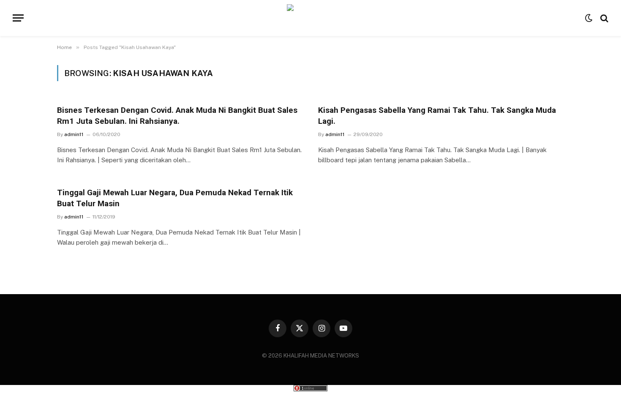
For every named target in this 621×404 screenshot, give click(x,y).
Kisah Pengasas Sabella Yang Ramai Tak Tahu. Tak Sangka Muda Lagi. (437, 115)
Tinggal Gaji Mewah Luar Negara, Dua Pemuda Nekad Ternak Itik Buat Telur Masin (175, 198)
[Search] (603, 17)
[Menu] (18, 17)
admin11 (74, 134)
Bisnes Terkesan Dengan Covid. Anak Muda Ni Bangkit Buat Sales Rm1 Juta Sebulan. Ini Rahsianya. (177, 115)
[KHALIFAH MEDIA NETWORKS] (311, 18)
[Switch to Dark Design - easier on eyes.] (589, 18)
